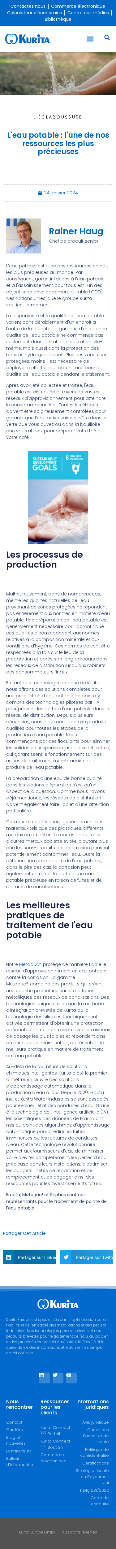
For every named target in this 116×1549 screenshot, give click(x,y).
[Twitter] (58, 1378)
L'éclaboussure (57, 117)
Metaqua (30, 964)
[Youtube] (71, 1378)
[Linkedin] (44, 1378)
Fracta (97, 1092)
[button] (90, 39)
